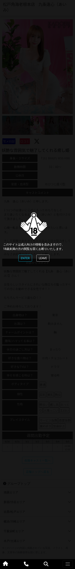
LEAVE (43, 258)
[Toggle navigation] (68, 564)
